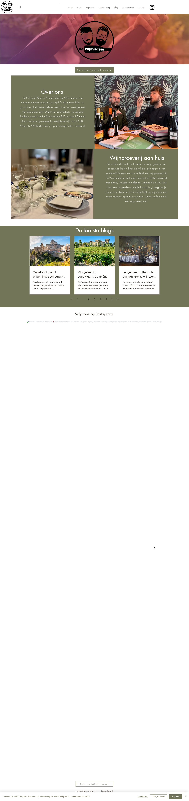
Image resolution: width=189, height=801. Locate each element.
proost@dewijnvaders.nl (86, 791)
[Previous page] (77, 299)
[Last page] (117, 299)
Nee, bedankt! (159, 796)
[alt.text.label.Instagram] (152, 7)
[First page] (71, 299)
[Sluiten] (185, 796)
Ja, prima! (175, 796)
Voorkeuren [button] (143, 796)
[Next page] (111, 299)
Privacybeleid (107, 791)
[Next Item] (154, 548)
